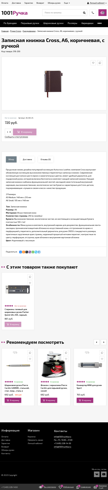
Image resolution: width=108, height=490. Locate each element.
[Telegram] (39, 252)
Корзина (31, 436)
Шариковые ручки (53, 23)
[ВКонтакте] (20, 252)
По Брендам (10, 23)
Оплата (4, 436)
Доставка (5, 440)
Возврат (5, 446)
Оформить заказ (35, 440)
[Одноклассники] (23, 252)
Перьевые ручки (30, 23)
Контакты (5, 453)
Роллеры (72, 23)
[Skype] (36, 252)
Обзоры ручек (7, 450)
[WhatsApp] (33, 252)
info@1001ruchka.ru (62, 436)
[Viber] (30, 252)
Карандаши (87, 23)
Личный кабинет (35, 443)
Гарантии (5, 443)
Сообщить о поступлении (16, 137)
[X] (26, 252)
